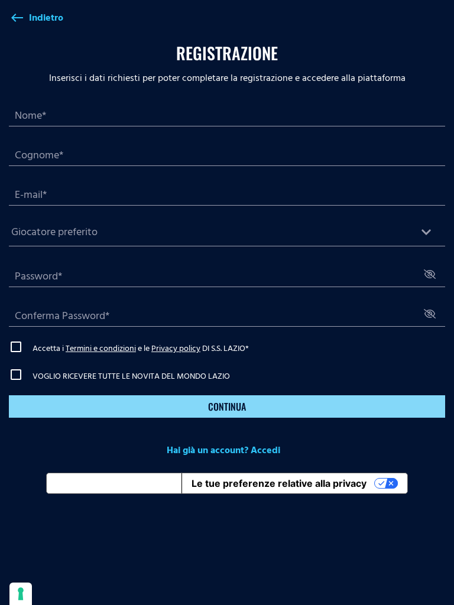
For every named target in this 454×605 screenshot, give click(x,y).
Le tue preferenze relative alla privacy (279, 483)
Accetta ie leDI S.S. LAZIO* (141, 348)
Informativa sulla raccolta (114, 483)
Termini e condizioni (101, 348)
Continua (227, 406)
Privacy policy (175, 348)
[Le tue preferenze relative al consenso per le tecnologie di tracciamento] (20, 594)
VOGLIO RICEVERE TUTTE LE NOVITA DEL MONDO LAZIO (131, 376)
